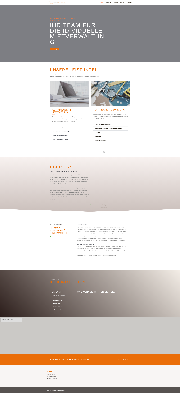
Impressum (130, 374)
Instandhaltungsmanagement (103, 124)
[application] (131, 2)
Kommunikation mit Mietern (61, 139)
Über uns (115, 2)
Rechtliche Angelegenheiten (61, 135)
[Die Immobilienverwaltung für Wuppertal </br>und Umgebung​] (47, 19)
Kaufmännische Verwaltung (62, 111)
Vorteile (122, 2)
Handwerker (98, 136)
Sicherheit (97, 132)
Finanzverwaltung (58, 127)
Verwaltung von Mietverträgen (61, 131)
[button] (69, 127)
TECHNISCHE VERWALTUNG (109, 109)
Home (101, 2)
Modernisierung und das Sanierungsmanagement (108, 128)
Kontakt (129, 2)
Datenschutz (130, 376)
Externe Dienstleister (100, 140)
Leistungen (108, 2)
